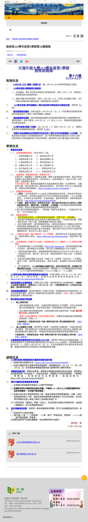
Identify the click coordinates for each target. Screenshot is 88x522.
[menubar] (9, 18)
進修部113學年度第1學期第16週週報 (25, 39)
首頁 (7, 39)
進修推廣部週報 (21, 55)
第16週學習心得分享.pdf (26, 454)
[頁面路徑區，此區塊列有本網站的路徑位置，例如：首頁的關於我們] (4, 39)
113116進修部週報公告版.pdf (28, 442)
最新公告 (10, 55)
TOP (84, 478)
